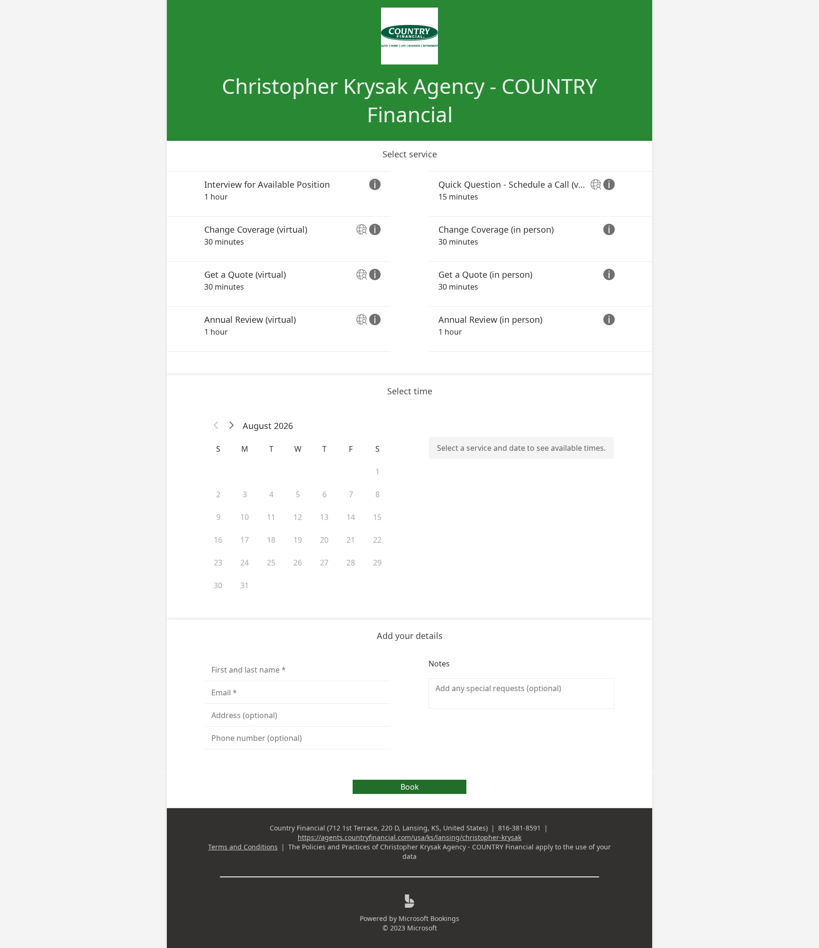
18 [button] (271, 540)
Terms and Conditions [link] (243, 846)
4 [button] (271, 494)
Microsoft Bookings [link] (429, 918)
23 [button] (218, 562)
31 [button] (244, 585)
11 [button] (271, 517)
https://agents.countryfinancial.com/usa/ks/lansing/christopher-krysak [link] (409, 837)
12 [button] (297, 517)
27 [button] (324, 562)
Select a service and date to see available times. (521, 448)
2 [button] (218, 494)
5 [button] (298, 494)
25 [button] (271, 562)
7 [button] (351, 494)
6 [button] (324, 494)
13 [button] (324, 517)
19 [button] (297, 540)
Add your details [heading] (410, 635)
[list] (409, 261)
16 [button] (218, 540)
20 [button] (324, 540)
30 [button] (218, 585)
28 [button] (350, 562)
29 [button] (377, 562)
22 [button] (377, 540)
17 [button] (244, 540)
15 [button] (377, 517)
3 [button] (245, 494)
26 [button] (297, 562)
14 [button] (350, 517)
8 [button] (377, 494)
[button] (216, 426)
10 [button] (244, 517)
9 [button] (218, 517)
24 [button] (244, 562)
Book (409, 787)
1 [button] (377, 471)
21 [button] (350, 540)
